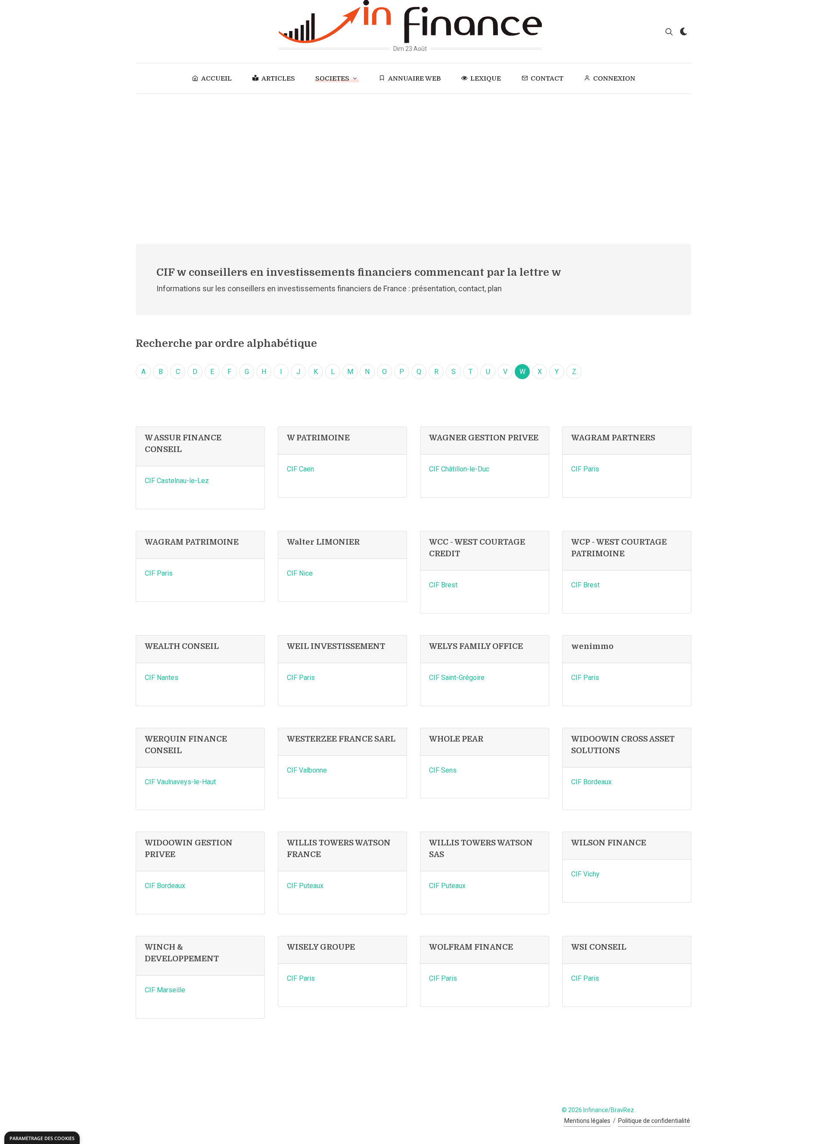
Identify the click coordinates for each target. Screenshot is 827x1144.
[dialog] (42, 1138)
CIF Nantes (161, 677)
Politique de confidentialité (654, 1120)
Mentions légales (587, 1120)
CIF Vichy (585, 874)
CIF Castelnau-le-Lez (177, 481)
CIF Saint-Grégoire (457, 677)
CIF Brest (443, 585)
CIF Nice (300, 573)
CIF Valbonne (307, 770)
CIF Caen (300, 469)
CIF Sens (443, 770)
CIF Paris (585, 469)
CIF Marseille (165, 990)
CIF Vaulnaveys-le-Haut (180, 782)
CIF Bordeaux (591, 782)
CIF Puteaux (305, 886)
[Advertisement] (413, 158)
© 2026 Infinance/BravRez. (598, 1110)
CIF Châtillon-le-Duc (459, 469)
